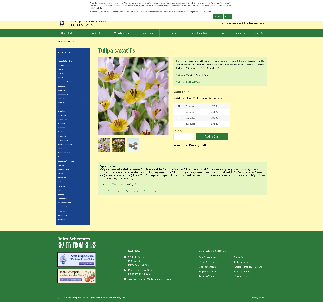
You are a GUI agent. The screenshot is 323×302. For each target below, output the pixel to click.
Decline (228, 17)
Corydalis (61, 98)
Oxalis (60, 173)
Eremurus (62, 115)
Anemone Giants (65, 203)
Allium (60, 78)
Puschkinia (62, 178)
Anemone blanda (64, 82)
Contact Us (240, 276)
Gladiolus (61, 132)
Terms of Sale (206, 276)
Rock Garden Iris (64, 153)
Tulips (60, 69)
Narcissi (61, 73)
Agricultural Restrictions (248, 266)
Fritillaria (61, 123)
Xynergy (117, 297)
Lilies (60, 190)
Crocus (61, 103)
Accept (219, 17)
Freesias (61, 211)
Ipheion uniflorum (65, 144)
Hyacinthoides (64, 140)
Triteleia (61, 186)
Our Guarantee (207, 257)
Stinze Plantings (150, 191)
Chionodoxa (63, 94)
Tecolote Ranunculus (66, 207)
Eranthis (61, 111)
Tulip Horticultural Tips (188, 82)
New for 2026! (64, 65)
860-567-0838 (145, 269)
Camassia (62, 90)
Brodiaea (61, 86)
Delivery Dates (207, 266)
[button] (103, 96)
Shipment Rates (207, 271)
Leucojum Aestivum (66, 161)
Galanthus (62, 128)
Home (58, 41)
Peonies (61, 194)
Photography (241, 271)
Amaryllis (61, 219)
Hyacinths (62, 136)
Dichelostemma (64, 107)
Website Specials (65, 61)
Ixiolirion (61, 157)
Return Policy (242, 261)
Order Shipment (208, 261)
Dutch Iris (62, 148)
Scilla (60, 182)
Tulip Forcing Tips (131, 191)
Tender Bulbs (63, 198)
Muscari (61, 165)
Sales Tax (239, 257)
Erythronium (63, 119)
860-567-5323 (141, 273)
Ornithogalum (63, 169)
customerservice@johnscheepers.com (242, 23)
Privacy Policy (257, 297)
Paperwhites (63, 215)
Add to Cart (212, 136)
